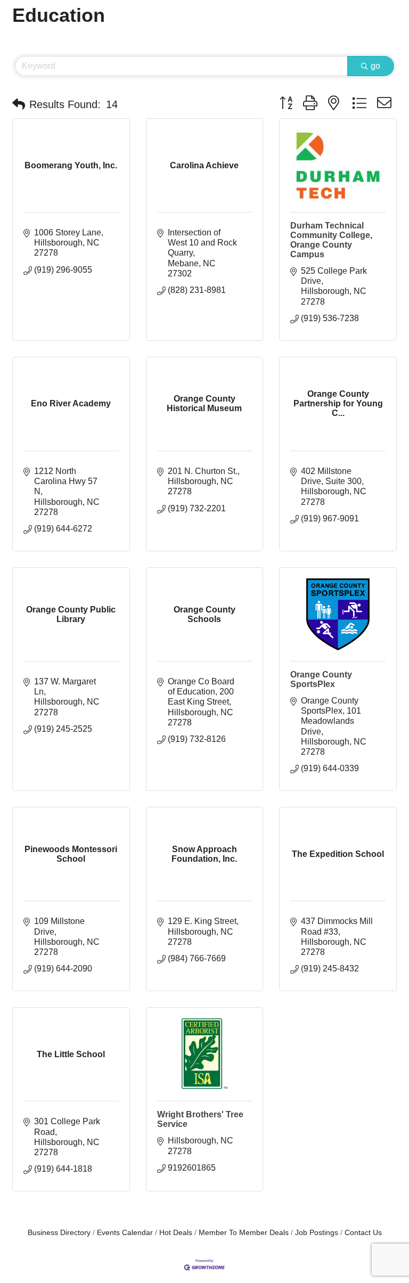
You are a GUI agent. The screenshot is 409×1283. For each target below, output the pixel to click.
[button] (18, 104)
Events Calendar (125, 1233)
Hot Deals (175, 1233)
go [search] (375, 65)
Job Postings (316, 1233)
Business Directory (59, 1233)
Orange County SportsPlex (321, 679)
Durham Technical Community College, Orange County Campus (331, 240)
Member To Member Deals (244, 1233)
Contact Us (363, 1233)
